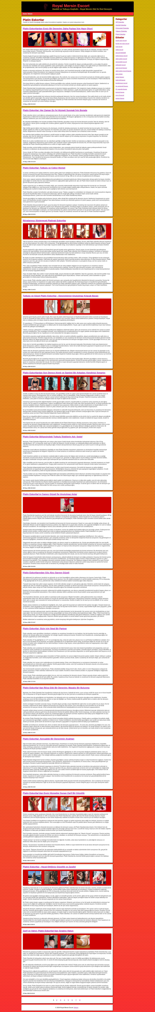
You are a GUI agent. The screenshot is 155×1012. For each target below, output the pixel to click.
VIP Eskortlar (120, 22)
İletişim (30, 13)
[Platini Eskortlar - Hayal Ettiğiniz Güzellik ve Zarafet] (34, 877)
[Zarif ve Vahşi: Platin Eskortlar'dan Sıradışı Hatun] (51, 941)
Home (25, 13)
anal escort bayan (121, 68)
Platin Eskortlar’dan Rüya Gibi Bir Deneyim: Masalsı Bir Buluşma (56, 688)
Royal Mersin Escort (70, 6)
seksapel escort (121, 65)
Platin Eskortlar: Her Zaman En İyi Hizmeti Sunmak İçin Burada (55, 110)
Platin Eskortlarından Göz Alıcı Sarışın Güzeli (46, 572)
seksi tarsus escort (121, 56)
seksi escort (119, 49)
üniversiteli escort (121, 62)
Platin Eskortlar (120, 34)
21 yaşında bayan (121, 89)
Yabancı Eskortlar (121, 31)
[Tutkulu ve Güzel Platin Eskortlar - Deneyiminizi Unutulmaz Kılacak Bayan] (51, 306)
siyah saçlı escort (121, 40)
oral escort (119, 46)
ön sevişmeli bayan (122, 86)
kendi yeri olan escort (122, 43)
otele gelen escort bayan (123, 71)
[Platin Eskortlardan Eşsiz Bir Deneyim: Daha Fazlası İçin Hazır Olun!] (34, 39)
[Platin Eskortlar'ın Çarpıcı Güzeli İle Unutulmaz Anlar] (67, 505)
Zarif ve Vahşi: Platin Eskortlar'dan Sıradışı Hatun (48, 931)
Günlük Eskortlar (121, 25)
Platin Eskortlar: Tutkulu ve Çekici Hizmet (44, 168)
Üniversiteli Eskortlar (122, 28)
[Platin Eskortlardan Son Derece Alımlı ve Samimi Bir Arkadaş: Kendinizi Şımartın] (34, 383)
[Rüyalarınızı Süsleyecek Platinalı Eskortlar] (34, 231)
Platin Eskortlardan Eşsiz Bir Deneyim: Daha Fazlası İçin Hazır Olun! (58, 28)
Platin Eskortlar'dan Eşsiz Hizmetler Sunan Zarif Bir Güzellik (53, 793)
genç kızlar (119, 74)
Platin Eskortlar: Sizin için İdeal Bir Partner (45, 628)
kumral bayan (120, 92)
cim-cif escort (120, 95)
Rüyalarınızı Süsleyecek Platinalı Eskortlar (44, 220)
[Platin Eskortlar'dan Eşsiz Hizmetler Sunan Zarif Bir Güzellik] (34, 804)
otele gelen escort (121, 59)
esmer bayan (120, 77)
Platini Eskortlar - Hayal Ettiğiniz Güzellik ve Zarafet (49, 867)
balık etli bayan (120, 80)
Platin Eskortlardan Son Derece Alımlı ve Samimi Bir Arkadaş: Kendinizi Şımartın (64, 372)
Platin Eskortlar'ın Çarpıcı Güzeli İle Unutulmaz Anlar (50, 494)
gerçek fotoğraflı (121, 53)
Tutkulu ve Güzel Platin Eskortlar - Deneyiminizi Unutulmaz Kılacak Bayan (60, 296)
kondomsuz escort (121, 83)
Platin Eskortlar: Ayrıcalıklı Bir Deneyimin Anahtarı (48, 739)
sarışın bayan (120, 98)
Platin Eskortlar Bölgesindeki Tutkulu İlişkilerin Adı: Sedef (52, 436)
